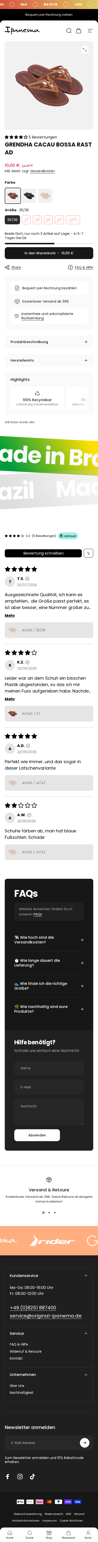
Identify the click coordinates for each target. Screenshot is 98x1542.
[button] (17, 137)
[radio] (13, 196)
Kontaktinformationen (25, 1520)
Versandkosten (42, 171)
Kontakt (16, 1358)
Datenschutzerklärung (28, 1514)
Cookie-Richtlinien (71, 1520)
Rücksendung (32, 318)
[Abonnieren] (84, 1443)
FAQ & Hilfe (84, 267)
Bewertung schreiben (43, 553)
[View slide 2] (49, 1212)
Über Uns (17, 1386)
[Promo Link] (49, 4)
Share (16, 267)
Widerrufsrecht (54, 1514)
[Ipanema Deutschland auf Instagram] (20, 1476)
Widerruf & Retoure (26, 1352)
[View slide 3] (55, 1212)
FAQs (38, 914)
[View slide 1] (43, 1212)
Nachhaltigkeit (22, 1393)
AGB (68, 1514)
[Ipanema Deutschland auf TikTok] (32, 1476)
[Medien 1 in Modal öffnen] (84, 49)
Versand (79, 1514)
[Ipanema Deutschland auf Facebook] (7, 1476)
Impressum (49, 1520)
